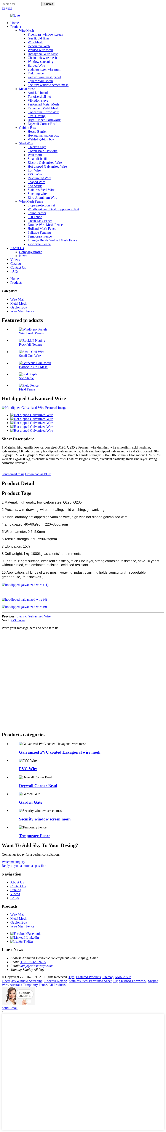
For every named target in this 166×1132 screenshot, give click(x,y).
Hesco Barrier (37, 131)
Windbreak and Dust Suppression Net (53, 209)
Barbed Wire (36, 65)
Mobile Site (123, 977)
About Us (17, 248)
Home (14, 23)
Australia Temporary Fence (28, 985)
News (23, 256)
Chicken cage (37, 147)
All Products (56, 985)
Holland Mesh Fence (42, 228)
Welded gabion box (41, 139)
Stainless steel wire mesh (44, 69)
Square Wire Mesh (40, 81)
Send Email (10, 1008)
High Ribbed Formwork (44, 120)
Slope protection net (41, 205)
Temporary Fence (40, 236)
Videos (15, 259)
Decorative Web (39, 46)
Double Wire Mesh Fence (45, 225)
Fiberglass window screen (45, 34)
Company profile (30, 252)
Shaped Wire (36, 182)
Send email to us (13, 474)
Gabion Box (27, 127)
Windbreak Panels (31, 333)
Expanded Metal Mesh (43, 108)
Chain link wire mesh (42, 58)
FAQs (14, 271)
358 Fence (35, 217)
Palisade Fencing (39, 232)
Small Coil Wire (30, 355)
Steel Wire (26, 143)
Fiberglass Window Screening (22, 981)
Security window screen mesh (48, 85)
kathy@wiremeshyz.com (36, 966)
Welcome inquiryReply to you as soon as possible (24, 863)
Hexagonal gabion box (43, 135)
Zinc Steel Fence (39, 244)
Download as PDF (38, 474)
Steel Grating (37, 116)
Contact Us (18, 267)
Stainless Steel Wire (41, 190)
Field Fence (36, 73)
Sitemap (107, 977)
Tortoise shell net (39, 96)
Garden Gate (30, 802)
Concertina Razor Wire (43, 112)
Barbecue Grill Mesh (33, 367)
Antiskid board (38, 92)
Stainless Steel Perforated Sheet (90, 981)
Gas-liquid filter (38, 38)
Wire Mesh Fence (31, 201)
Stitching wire (37, 193)
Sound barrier (37, 213)
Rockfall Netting (30, 344)
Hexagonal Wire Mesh (43, 54)
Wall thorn (35, 155)
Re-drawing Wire (39, 178)
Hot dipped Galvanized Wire (47, 166)
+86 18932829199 (33, 962)
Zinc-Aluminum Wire (42, 197)
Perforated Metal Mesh (43, 104)
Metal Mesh (27, 89)
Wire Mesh (26, 30)
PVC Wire (35, 174)
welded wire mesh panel (44, 77)
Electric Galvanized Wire (45, 162)
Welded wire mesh (40, 50)
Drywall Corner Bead (42, 124)
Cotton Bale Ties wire (42, 151)
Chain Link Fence (40, 221)
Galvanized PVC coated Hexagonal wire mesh (60, 752)
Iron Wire (34, 170)
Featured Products (88, 977)
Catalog (15, 263)
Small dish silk (38, 159)
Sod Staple (35, 186)
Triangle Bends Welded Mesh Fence (52, 240)
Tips (71, 977)
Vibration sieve (38, 100)
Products (16, 26)
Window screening (40, 61)
